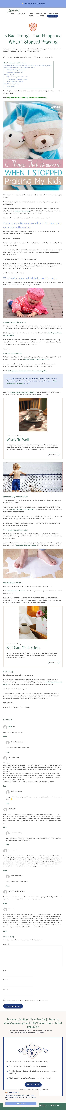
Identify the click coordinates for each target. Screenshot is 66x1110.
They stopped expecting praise (17, 79)
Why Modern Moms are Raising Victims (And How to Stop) (27, 98)
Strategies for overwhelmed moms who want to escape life (26, 371)
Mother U (13, 11)
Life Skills (21, 14)
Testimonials (41, 14)
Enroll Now (33, 1085)
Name (5, 970)
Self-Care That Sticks (12, 84)
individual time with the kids (16, 591)
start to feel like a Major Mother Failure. (37, 359)
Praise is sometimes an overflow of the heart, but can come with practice (28, 65)
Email (5, 980)
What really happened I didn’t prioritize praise (19, 67)
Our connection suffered (15, 81)
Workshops (53, 14)
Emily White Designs (39, 1107)
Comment (6, 944)
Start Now (53, 454)
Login (12, 14)
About (31, 14)
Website (5, 989)
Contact (41, 16)
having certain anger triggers (26, 545)
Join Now (52, 16)
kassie (10, 726)
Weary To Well (9, 74)
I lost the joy (11, 86)
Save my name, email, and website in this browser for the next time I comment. (26, 1001)
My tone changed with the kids (17, 77)
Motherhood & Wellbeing (14, 436)
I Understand (21, 1103)
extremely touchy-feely (22, 211)
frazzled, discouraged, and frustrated (21, 392)
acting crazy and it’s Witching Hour (22, 509)
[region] (21, 1098)
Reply (5, 736)
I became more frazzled (15, 72)
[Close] (37, 1091)
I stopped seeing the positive (16, 70)
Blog (31, 16)
